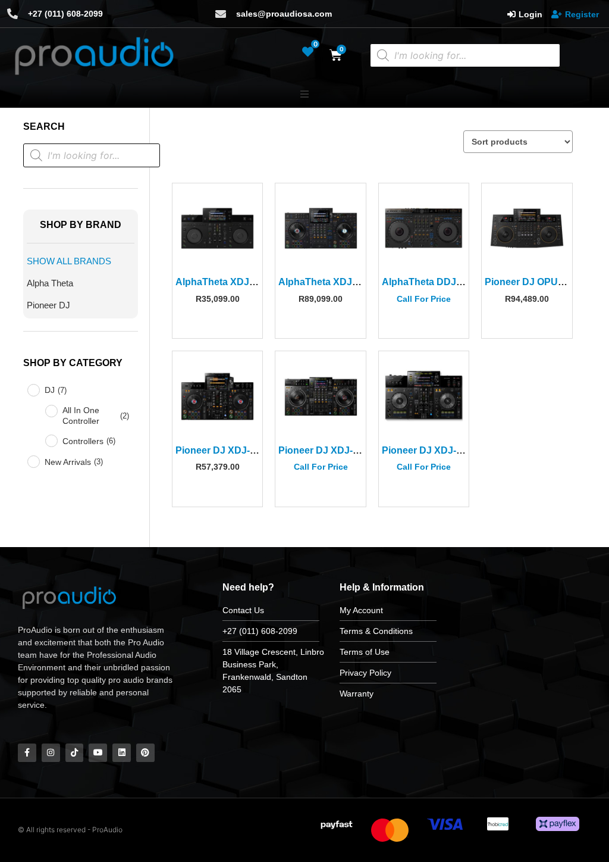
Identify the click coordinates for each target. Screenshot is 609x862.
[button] (304, 94)
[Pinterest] (145, 753)
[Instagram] (51, 753)
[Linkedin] (121, 753)
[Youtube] (98, 753)
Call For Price (424, 299)
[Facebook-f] (27, 753)
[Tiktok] (74, 753)
